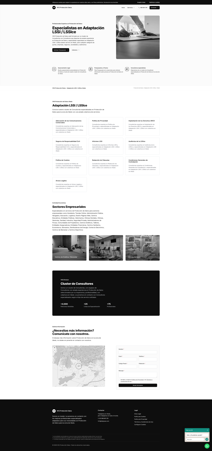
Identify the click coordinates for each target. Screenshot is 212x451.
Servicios (130, 7)
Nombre (121, 349)
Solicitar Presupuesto (60, 50)
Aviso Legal (137, 414)
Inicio (123, 7)
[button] (78, 366)
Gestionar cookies (154, 2)
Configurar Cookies (140, 424)
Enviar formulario (138, 385)
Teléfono (142, 356)
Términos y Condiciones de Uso (143, 422)
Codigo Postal (123, 363)
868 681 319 (143, 7)
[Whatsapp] (207, 446)
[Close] (207, 430)
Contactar (154, 7)
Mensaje (121, 370)
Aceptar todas (141, 2)
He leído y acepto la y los (137, 380)
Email (121, 356)
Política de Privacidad (138, 379)
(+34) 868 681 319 (103, 418)
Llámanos (74, 50)
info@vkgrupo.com (103, 421)
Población (142, 363)
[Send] (206, 439)
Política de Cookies (140, 416)
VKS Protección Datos (64, 7)
